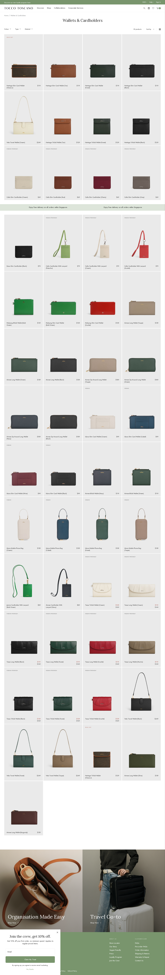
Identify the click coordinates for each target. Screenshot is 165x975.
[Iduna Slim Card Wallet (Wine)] (23, 466)
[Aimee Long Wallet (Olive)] (141, 748)
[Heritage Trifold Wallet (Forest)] (102, 115)
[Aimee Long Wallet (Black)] (62, 352)
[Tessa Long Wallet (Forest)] (62, 635)
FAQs (137, 943)
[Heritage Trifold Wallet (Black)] (141, 115)
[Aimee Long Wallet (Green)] (23, 352)
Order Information (142, 950)
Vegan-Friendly (115, 950)
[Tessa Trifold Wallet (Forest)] (62, 691)
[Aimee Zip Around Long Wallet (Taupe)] (102, 352)
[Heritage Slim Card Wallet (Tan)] (62, 58)
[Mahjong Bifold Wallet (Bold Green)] (23, 295)
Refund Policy (72, 971)
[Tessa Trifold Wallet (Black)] (23, 691)
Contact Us (139, 960)
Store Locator (114, 943)
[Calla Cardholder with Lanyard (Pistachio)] (62, 239)
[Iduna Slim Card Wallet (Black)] (62, 466)
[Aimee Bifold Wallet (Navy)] (102, 466)
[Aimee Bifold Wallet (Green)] (141, 466)
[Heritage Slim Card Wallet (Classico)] (23, 58)
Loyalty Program (115, 957)
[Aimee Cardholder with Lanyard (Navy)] (62, 578)
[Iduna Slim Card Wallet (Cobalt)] (141, 409)
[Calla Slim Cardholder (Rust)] (62, 170)
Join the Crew (114, 960)
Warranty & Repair (142, 957)
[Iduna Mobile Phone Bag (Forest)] (102, 521)
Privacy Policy (60, 971)
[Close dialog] (57, 932)
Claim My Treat (30, 959)
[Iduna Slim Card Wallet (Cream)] (102, 409)
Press (111, 953)
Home (6, 15)
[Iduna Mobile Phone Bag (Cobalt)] (62, 521)
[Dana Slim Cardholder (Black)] (23, 239)
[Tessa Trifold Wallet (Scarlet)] (102, 691)
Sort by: (148, 29)
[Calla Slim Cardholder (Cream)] (23, 170)
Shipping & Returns (142, 953)
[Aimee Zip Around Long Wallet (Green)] (141, 352)
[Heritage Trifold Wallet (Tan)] (62, 115)
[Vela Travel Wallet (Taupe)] (62, 748)
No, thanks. (30, 969)
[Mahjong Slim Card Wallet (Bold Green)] (62, 295)
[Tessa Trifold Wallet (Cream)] (102, 578)
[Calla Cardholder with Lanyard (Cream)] (102, 239)
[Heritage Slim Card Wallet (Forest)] (102, 58)
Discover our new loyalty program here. (17, 2)
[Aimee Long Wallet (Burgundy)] (23, 805)
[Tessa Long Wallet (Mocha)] (141, 635)
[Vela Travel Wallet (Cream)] (23, 115)
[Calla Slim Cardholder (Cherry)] (102, 170)
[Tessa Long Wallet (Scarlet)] (102, 635)
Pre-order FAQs (141, 946)
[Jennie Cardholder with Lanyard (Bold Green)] (23, 578)
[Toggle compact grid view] (158, 29)
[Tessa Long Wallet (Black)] (23, 635)
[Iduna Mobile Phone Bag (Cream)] (23, 521)
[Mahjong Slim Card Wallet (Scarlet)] (102, 295)
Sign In (158, 2)
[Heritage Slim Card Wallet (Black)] (141, 58)
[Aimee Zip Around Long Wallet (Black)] (62, 409)
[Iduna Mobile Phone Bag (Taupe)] (141, 521)
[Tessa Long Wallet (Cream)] (141, 578)
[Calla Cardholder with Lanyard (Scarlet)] (141, 239)
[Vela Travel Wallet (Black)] (141, 691)
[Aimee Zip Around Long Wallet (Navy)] (23, 409)
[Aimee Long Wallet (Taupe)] (141, 295)
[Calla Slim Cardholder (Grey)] (141, 170)
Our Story (113, 946)
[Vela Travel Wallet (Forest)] (23, 748)
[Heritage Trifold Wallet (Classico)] (102, 748)
